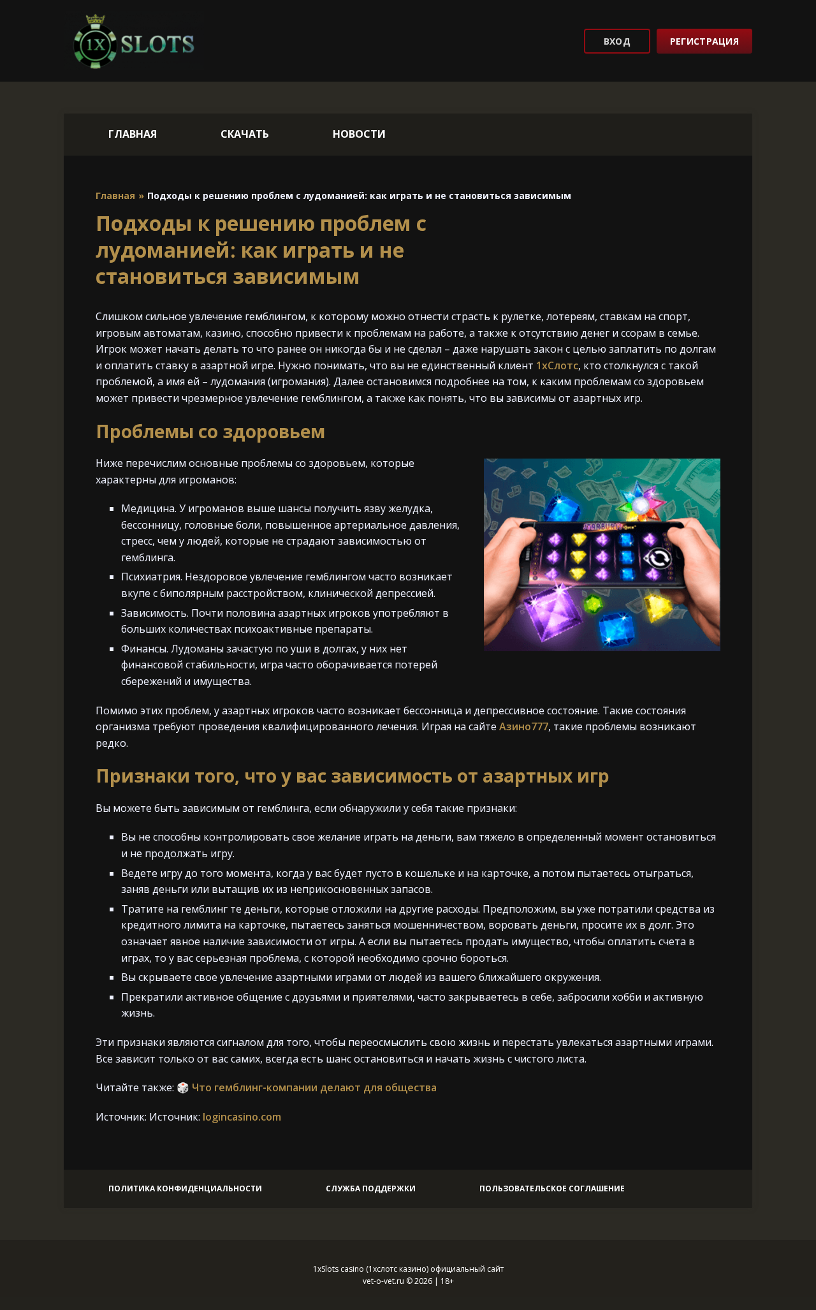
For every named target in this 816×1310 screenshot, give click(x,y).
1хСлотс (557, 365)
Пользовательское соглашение (552, 1188)
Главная (132, 134)
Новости (359, 134)
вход (617, 41)
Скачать (245, 134)
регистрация (704, 41)
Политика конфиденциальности (185, 1188)
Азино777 (523, 726)
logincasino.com (242, 1117)
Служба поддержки (371, 1188)
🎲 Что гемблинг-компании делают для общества (307, 1087)
